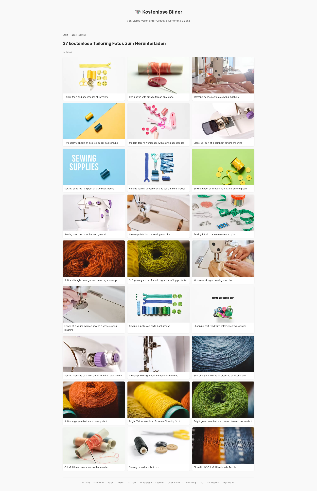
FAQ (201, 482)
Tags (72, 34)
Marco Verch (98, 482)
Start (65, 34)
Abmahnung (190, 482)
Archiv (121, 482)
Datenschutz (213, 482)
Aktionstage (146, 482)
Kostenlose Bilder (162, 12)
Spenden (159, 482)
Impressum (228, 482)
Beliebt (110, 482)
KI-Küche (132, 482)
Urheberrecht (174, 482)
